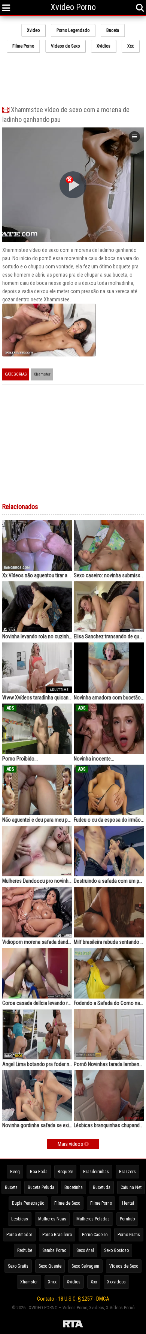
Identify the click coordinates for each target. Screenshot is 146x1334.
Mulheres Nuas (52, 1219)
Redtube (24, 1250)
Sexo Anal (85, 1250)
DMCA (102, 1299)
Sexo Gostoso (116, 1250)
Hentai (128, 1203)
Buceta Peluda (41, 1187)
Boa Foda (39, 1171)
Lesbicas (19, 1219)
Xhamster (42, 374)
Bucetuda (101, 1187)
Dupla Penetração (28, 1203)
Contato (45, 1299)
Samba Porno (54, 1250)
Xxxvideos (116, 1282)
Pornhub (127, 1219)
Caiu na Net (131, 1187)
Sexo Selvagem (85, 1266)
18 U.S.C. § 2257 (75, 1299)
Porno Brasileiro (57, 1234)
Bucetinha (73, 1187)
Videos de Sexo (65, 46)
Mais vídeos (71, 1144)
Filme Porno (23, 46)
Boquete (65, 1171)
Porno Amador (19, 1234)
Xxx (130, 46)
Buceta (112, 30)
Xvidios (103, 46)
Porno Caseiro (94, 1234)
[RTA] (73, 1325)
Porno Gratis (129, 1234)
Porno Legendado (73, 30)
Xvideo (33, 30)
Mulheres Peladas (93, 1219)
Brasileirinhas (96, 1171)
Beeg (15, 1171)
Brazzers (127, 1171)
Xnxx (52, 1282)
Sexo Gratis (18, 1266)
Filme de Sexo (67, 1203)
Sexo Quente (50, 1266)
